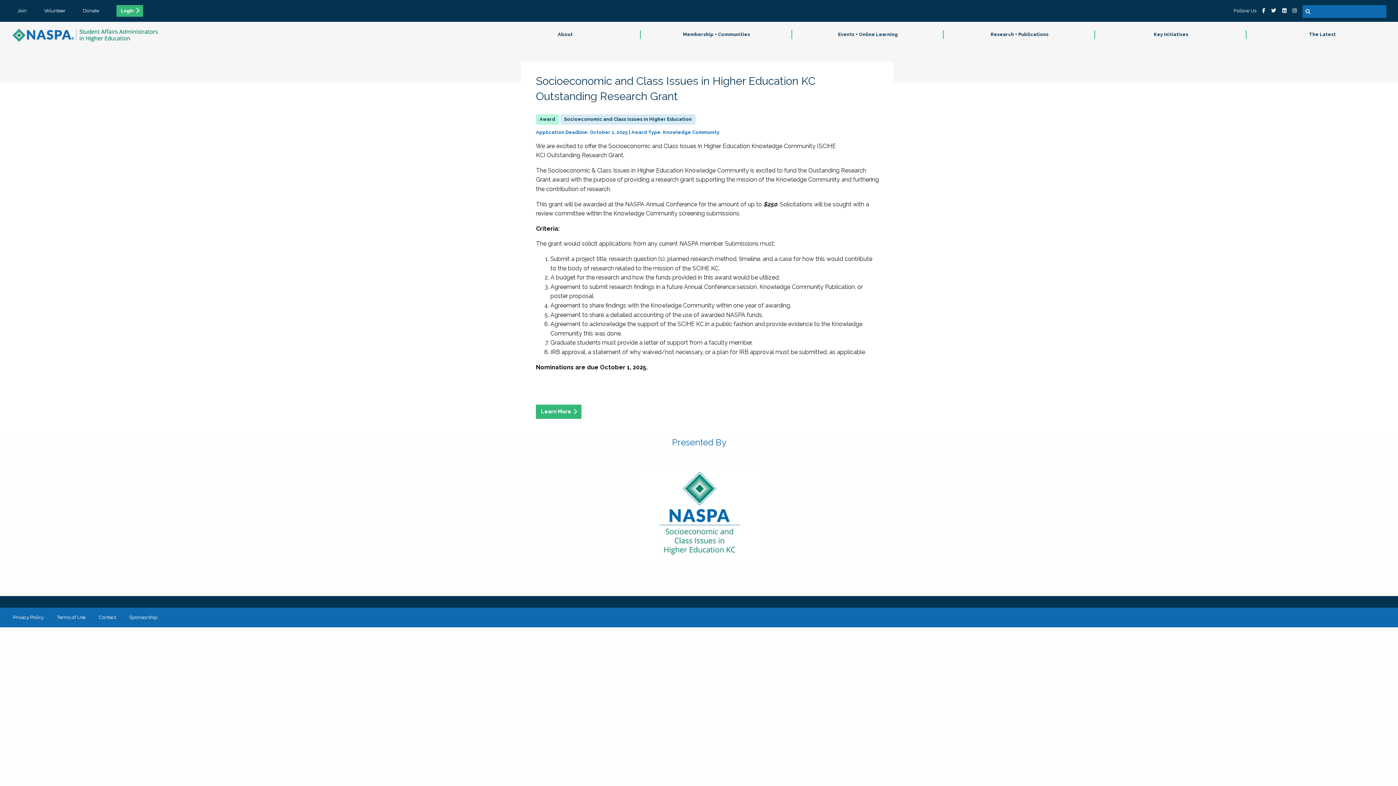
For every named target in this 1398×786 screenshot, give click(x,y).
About (565, 34)
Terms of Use (71, 617)
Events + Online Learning (868, 34)
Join (22, 10)
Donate (91, 10)
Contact (107, 617)
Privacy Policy (28, 617)
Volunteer (55, 10)
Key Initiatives (1171, 34)
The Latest (1322, 34)
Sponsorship (143, 617)
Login (127, 10)
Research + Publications (1019, 34)
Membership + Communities (716, 34)
